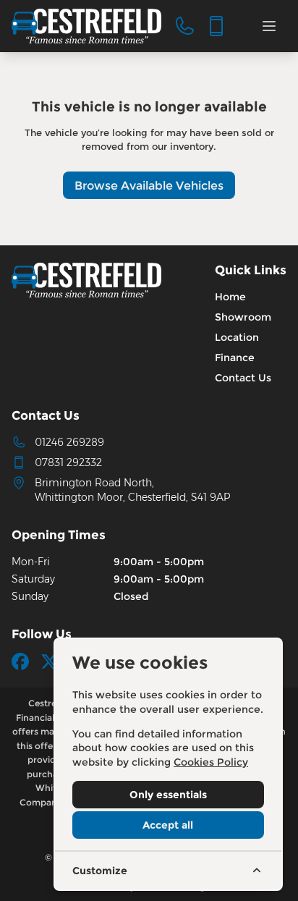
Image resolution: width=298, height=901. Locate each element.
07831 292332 (68, 462)
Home (230, 296)
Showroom (243, 316)
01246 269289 (69, 442)
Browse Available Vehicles (149, 186)
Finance (235, 357)
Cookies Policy (211, 762)
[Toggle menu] (269, 26)
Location (237, 337)
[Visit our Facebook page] (20, 661)
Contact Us (243, 377)
